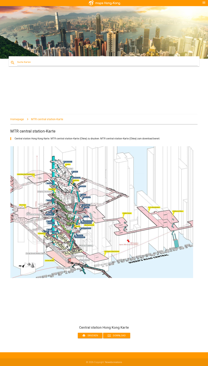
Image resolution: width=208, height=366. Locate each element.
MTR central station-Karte (47, 119)
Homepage (17, 119)
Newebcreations (113, 362)
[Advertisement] (101, 93)
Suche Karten (24, 62)
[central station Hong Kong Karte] (101, 277)
